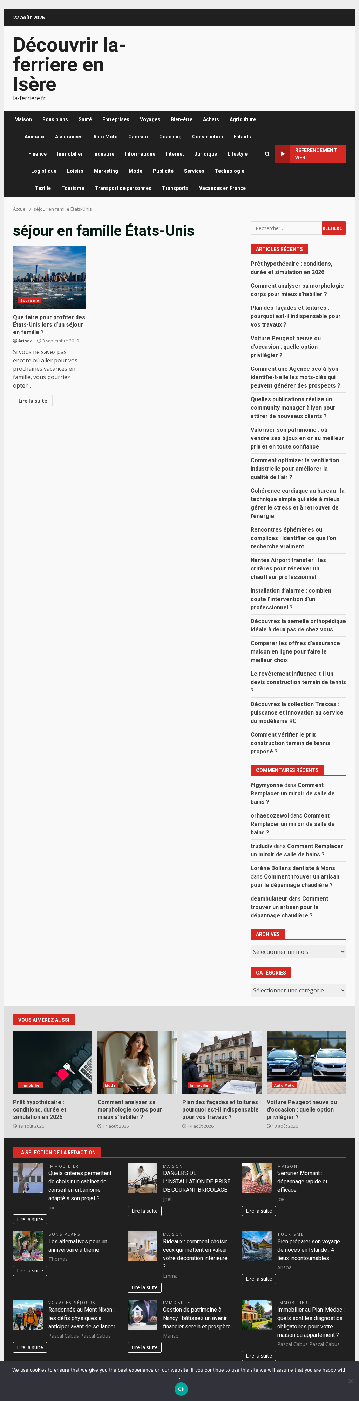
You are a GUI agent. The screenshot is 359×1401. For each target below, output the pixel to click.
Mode (135, 171)
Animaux (35, 136)
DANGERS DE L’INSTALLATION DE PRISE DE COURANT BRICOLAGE (196, 1181)
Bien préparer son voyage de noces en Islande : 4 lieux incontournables (308, 1250)
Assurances (69, 136)
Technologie (229, 171)
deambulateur (269, 898)
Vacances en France (222, 188)
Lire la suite (33, 400)
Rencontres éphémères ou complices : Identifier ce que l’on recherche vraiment (293, 538)
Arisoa (25, 341)
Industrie (103, 154)
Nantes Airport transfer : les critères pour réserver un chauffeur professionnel (288, 568)
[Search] (267, 154)
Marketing (106, 171)
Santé (85, 119)
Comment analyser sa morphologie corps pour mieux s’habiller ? (137, 1062)
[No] (350, 1381)
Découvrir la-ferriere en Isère (69, 64)
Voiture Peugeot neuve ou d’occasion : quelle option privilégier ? (286, 346)
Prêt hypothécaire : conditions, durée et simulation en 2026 (52, 1062)
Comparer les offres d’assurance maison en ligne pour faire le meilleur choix (295, 651)
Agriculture (243, 119)
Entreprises (115, 119)
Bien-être (181, 119)
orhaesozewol (270, 815)
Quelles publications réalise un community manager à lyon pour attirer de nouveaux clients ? (293, 407)
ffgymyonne (267, 785)
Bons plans (55, 119)
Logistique (43, 171)
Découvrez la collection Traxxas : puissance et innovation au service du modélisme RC (297, 712)
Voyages (150, 119)
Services (194, 171)
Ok (181, 1389)
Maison (23, 119)
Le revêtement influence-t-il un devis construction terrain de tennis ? (298, 682)
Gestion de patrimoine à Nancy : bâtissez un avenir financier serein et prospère (197, 1318)
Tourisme (72, 188)
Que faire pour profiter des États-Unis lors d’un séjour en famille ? (49, 277)
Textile (43, 188)
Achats (211, 119)
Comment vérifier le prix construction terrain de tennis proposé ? (290, 743)
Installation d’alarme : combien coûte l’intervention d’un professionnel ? (291, 599)
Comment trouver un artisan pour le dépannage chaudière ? (289, 907)
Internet (175, 154)
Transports (175, 188)
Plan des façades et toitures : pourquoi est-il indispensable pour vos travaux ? (296, 316)
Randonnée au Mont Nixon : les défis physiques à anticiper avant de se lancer (81, 1318)
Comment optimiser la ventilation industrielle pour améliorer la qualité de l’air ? (295, 468)
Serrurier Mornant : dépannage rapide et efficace (302, 1181)
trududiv (261, 846)
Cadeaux (138, 136)
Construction (207, 136)
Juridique (206, 154)
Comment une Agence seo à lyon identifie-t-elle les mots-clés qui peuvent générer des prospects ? (295, 377)
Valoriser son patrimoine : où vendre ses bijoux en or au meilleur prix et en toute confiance (297, 438)
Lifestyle (238, 154)
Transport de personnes (123, 188)
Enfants (242, 136)
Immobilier (70, 154)
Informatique (140, 154)
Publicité (163, 171)
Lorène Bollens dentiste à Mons (293, 868)
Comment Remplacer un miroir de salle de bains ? (293, 793)
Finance (37, 154)
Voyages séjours (72, 1302)
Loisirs (75, 171)
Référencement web (316, 154)
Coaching (170, 136)
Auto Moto (105, 136)
